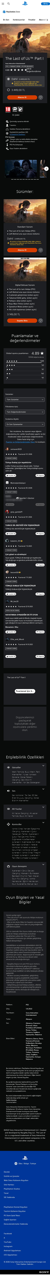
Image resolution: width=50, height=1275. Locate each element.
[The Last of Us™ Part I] (21, 169)
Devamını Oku (11, 627)
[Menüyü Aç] (3, 4)
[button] (17, 134)
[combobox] (25, 399)
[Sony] (44, 1274)
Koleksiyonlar (19, 20)
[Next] (46, 169)
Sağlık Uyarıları (11, 1100)
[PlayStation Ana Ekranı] (25, 3)
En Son (6, 20)
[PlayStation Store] (12, 12)
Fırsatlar (31, 20)
